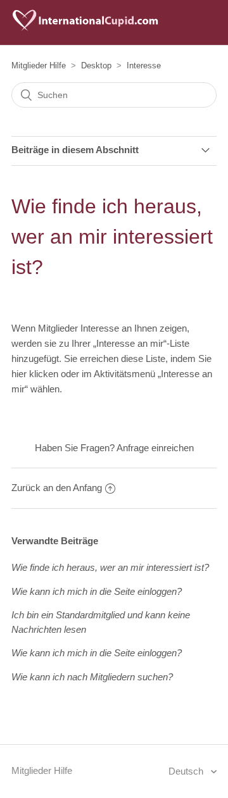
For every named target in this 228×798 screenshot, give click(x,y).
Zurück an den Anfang (56, 487)
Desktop (96, 65)
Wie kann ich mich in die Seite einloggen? (96, 591)
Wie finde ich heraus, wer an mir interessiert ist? (110, 567)
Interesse (144, 65)
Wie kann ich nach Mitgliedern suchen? (92, 676)
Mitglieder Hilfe (38, 65)
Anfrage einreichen (155, 447)
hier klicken (34, 373)
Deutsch (187, 771)
